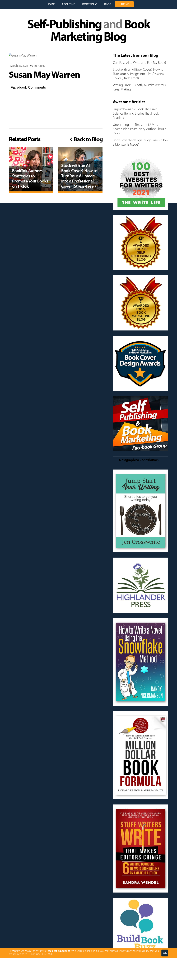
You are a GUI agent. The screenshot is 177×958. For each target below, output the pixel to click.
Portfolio (89, 4)
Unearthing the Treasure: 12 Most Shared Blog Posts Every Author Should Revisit (139, 129)
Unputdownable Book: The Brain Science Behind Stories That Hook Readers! (136, 114)
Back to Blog (88, 140)
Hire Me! (124, 4)
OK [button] (165, 952)
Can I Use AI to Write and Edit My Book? (139, 63)
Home (51, 4)
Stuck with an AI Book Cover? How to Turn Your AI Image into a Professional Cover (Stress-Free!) (138, 74)
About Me (68, 4)
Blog (107, 4)
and (88, 31)
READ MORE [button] (47, 954)
